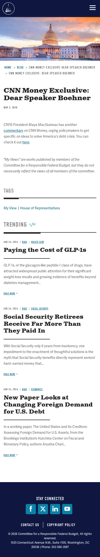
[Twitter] (43, 509)
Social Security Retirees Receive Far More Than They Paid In (43, 324)
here (25, 142)
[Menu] (92, 7)
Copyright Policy (61, 525)
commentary (13, 130)
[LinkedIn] (55, 509)
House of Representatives (40, 208)
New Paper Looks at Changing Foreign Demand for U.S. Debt (48, 405)
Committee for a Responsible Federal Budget (8, 8)
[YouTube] (67, 509)
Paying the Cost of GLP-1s (45, 250)
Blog (24, 242)
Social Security (40, 308)
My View (10, 208)
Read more (9, 293)
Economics (37, 389)
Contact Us (30, 525)
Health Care (37, 242)
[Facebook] (31, 509)
